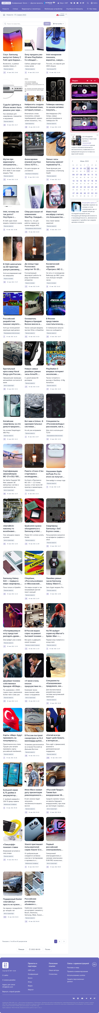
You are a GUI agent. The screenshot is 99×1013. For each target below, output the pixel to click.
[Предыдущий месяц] (72, 161)
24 (47, 336)
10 (4, 594)
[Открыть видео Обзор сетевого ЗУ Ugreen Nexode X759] (84, 107)
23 (26, 232)
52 (47, 439)
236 (48, 757)
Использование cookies (76, 975)
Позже (47, 949)
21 (4, 179)
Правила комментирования (77, 971)
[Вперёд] (64, 941)
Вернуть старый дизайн (11, 991)
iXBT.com (31, 970)
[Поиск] (88, 3)
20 (47, 229)
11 (47, 179)
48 (26, 127)
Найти (47, 23)
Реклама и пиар (73, 968)
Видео (75, 81)
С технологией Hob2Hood (86, 143)
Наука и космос (8, 278)
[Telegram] (80, 3)
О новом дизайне (8, 980)
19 (47, 594)
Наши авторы (54, 970)
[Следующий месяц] (96, 161)
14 (26, 921)
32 (47, 867)
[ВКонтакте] (71, 3)
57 (47, 703)
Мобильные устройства (53, 9)
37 (47, 389)
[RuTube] (83, 3)
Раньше (21, 949)
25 (4, 439)
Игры (30, 982)
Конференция (17, 3)
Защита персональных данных (75, 980)
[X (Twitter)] (91, 998)
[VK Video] (91, 80)
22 (26, 812)
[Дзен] (74, 3)
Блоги (25, 3)
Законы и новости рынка (32, 645)
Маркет (31, 990)
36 (4, 389)
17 (4, 72)
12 (47, 127)
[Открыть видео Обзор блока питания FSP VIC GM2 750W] (84, 91)
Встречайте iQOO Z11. (89, 203)
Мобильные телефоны (10, 804)
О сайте (5, 975)
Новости (5, 9)
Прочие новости (8, 69)
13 (26, 544)
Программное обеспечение (33, 228)
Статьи (15, 9)
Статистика (53, 974)
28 (4, 125)
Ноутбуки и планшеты (74, 9)
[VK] (74, 998)
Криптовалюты (29, 123)
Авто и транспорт (9, 385)
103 (5, 917)
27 (26, 386)
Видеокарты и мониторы (31, 9)
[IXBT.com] (4, 15)
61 (26, 336)
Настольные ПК (51, 69)
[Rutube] (95, 80)
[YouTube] (77, 3)
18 (4, 282)
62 (26, 701)
